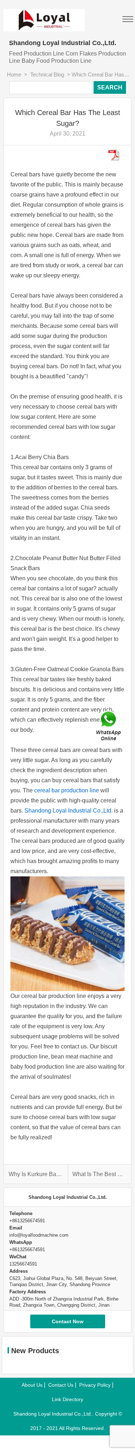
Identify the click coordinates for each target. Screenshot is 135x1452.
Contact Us (60, 1385)
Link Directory (67, 1399)
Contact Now (68, 1321)
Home (14, 74)
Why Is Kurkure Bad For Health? (36, 1174)
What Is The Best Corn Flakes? (99, 1174)
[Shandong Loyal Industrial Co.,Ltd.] (67, 15)
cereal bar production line (66, 790)
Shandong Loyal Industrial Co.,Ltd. (68, 811)
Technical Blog (47, 74)
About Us (32, 1385)
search (109, 87)
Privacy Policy (95, 1385)
